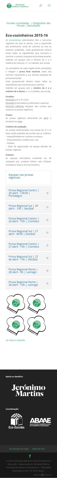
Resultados (33, 25)
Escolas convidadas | (20, 23)
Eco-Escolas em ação (19, 448)
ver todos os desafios (15, 340)
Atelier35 (47, 475)
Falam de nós (38, 448)
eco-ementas (15, 40)
